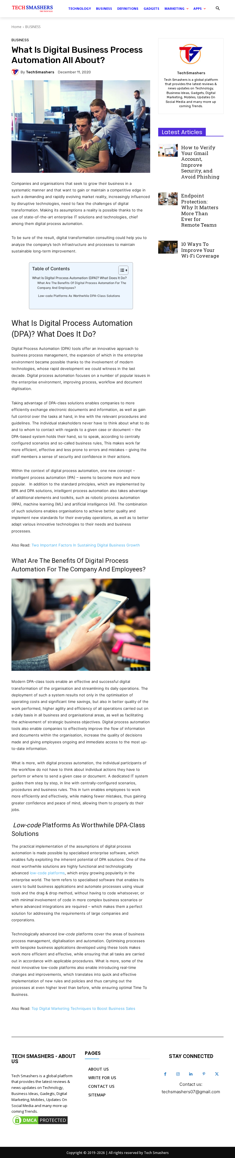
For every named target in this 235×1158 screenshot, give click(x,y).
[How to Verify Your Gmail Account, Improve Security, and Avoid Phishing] (168, 150)
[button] (218, 9)
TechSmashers (40, 72)
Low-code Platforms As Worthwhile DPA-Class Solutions (78, 296)
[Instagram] (178, 1074)
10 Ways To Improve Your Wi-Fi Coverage (200, 250)
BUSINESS (32, 26)
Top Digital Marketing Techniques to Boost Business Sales (83, 1008)
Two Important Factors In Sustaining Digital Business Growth (86, 545)
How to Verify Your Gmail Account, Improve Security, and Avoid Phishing (200, 162)
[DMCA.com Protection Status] (40, 1124)
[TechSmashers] (16, 72)
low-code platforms (47, 873)
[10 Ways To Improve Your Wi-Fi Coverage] (168, 247)
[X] (217, 1074)
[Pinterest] (204, 1074)
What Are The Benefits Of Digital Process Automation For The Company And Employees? (81, 285)
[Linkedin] (191, 1074)
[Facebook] (165, 1074)
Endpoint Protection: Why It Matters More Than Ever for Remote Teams (199, 210)
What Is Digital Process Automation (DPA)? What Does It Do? (79, 278)
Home (16, 26)
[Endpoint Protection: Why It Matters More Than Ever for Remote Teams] (168, 198)
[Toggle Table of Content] (120, 270)
